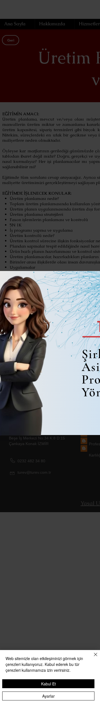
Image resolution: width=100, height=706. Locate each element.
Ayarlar (48, 696)
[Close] (92, 658)
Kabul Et (48, 684)
